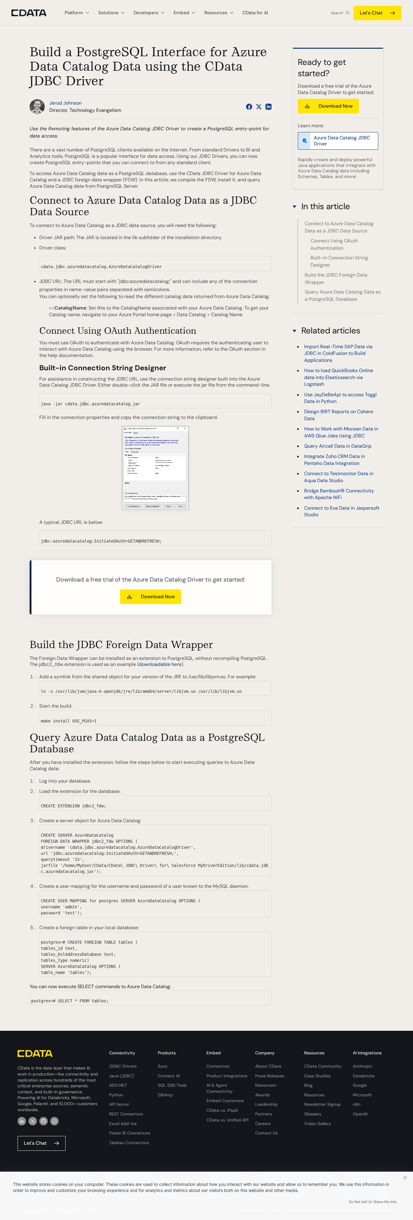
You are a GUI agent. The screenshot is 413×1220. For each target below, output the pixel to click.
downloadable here (160, 664)
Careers (263, 1123)
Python (116, 1095)
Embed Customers (225, 1100)
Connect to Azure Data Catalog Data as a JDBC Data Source (339, 227)
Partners (263, 1114)
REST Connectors (126, 1114)
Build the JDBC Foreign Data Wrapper (336, 278)
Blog (308, 1085)
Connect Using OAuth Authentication (334, 244)
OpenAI (360, 1114)
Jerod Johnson (65, 103)
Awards (262, 1095)
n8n (356, 1104)
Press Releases (269, 1076)
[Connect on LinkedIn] (268, 107)
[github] (43, 1121)
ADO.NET (118, 1085)
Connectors (218, 1066)
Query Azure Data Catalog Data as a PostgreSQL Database (343, 295)
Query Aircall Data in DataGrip (338, 446)
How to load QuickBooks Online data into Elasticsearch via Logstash (338, 377)
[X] (32, 1121)
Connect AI (169, 1076)
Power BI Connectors (129, 1133)
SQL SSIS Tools (172, 1085)
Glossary (312, 1114)
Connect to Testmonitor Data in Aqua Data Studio (338, 476)
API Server (119, 1104)
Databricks (364, 1076)
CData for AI (255, 13)
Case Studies (317, 1076)
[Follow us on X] (259, 107)
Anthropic (362, 1066)
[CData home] (33, 13)
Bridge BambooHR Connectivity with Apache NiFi (339, 494)
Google (360, 1085)
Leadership (266, 1104)
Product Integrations (227, 1076)
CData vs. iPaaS (222, 1110)
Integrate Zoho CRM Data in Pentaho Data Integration (334, 459)
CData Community (323, 1066)
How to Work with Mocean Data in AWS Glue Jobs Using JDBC (341, 432)
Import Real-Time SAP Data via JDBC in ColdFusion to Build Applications (338, 353)
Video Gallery (317, 1123)
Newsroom (265, 1085)
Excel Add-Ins (123, 1123)
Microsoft (362, 1095)
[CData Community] (54, 1121)
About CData (268, 1066)
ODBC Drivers (123, 1066)
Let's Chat (371, 13)
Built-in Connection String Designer (339, 261)
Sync (162, 1066)
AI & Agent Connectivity (220, 1088)
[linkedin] (22, 1121)
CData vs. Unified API (227, 1120)
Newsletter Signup (322, 1104)
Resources (314, 1095)
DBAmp (165, 1095)
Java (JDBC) (121, 1076)
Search (337, 13)
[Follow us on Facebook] (249, 107)
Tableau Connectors (129, 1142)
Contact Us (266, 1133)
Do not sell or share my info (373, 1201)
